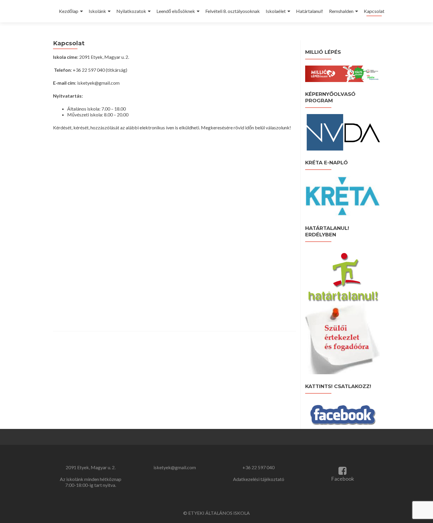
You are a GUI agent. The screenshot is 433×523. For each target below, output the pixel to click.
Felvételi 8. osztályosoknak (232, 11)
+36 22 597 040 (258, 467)
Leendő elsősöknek (175, 11)
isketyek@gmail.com (174, 467)
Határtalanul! (309, 11)
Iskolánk (97, 11)
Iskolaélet (276, 11)
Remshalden (341, 11)
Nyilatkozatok (131, 11)
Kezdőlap (68, 11)
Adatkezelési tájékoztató (258, 479)
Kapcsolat (374, 11)
